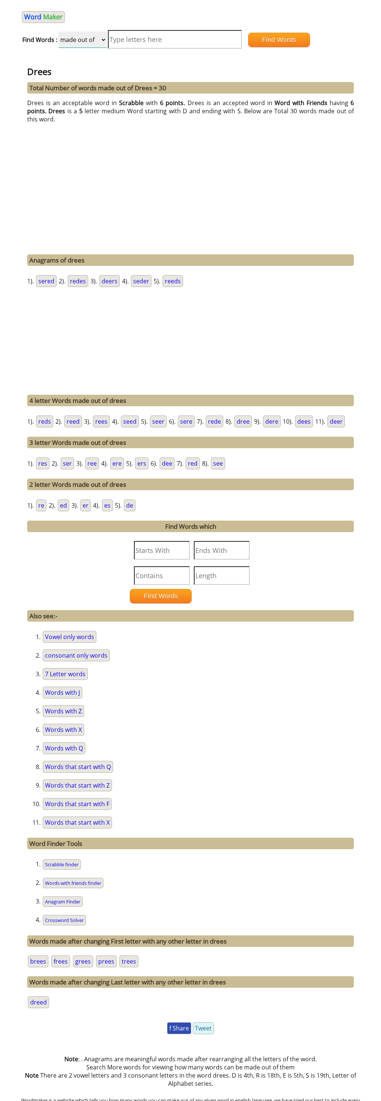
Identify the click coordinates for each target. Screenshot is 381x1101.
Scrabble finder (62, 864)
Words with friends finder (73, 883)
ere (117, 463)
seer (158, 421)
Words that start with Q (78, 767)
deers (110, 281)
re (41, 505)
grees (83, 961)
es (107, 505)
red (193, 463)
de (129, 505)
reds (44, 421)
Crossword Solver (64, 920)
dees (304, 421)
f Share (179, 1028)
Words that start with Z (77, 785)
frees (61, 961)
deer (336, 421)
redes (78, 281)
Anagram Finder (62, 901)
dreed (38, 1002)
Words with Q (64, 748)
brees (38, 961)
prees (106, 961)
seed (130, 421)
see (218, 463)
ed (63, 505)
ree (92, 463)
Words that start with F (77, 804)
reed (73, 421)
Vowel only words (69, 637)
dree (243, 421)
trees (129, 961)
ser (67, 463)
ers (141, 463)
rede (214, 421)
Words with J (62, 692)
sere (186, 421)
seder (141, 281)
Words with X (63, 730)
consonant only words (76, 655)
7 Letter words (65, 674)
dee (167, 463)
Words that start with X (77, 822)
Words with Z (63, 711)
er (86, 505)
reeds (173, 281)
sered (46, 281)
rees (101, 421)
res (42, 463)
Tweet (203, 1028)
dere (271, 421)
